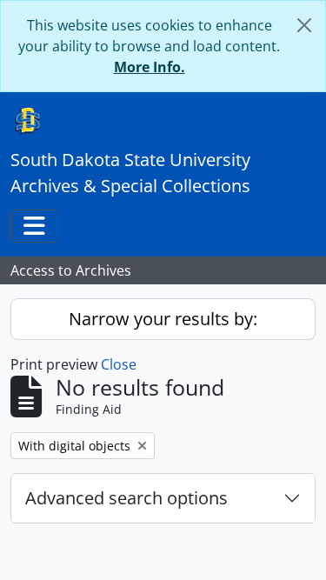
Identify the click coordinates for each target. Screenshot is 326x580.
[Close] (304, 25)
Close (118, 364)
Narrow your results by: (163, 318)
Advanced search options (126, 498)
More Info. (149, 67)
